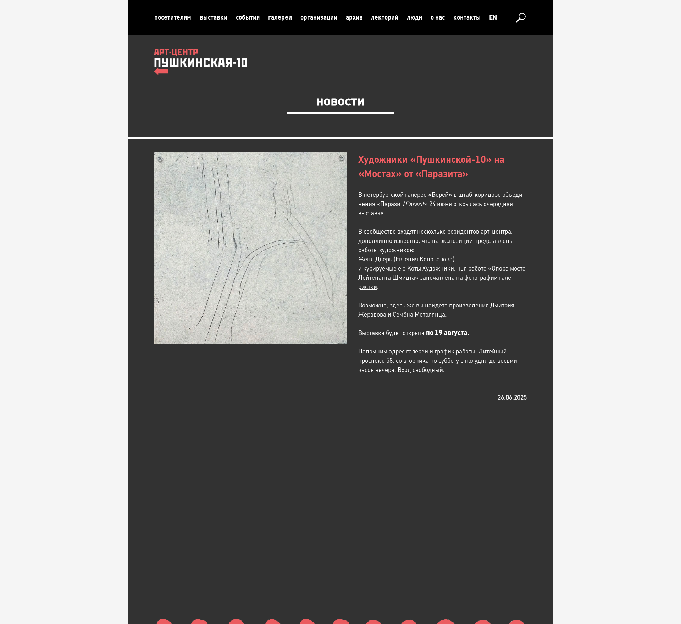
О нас (438, 17)
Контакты (467, 17)
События (248, 17)
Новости (340, 100)
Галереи (280, 17)
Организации (318, 17)
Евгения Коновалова (424, 259)
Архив (354, 17)
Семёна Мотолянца (419, 314)
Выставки (213, 17)
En (493, 17)
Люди (414, 17)
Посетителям (172, 17)
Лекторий (384, 17)
